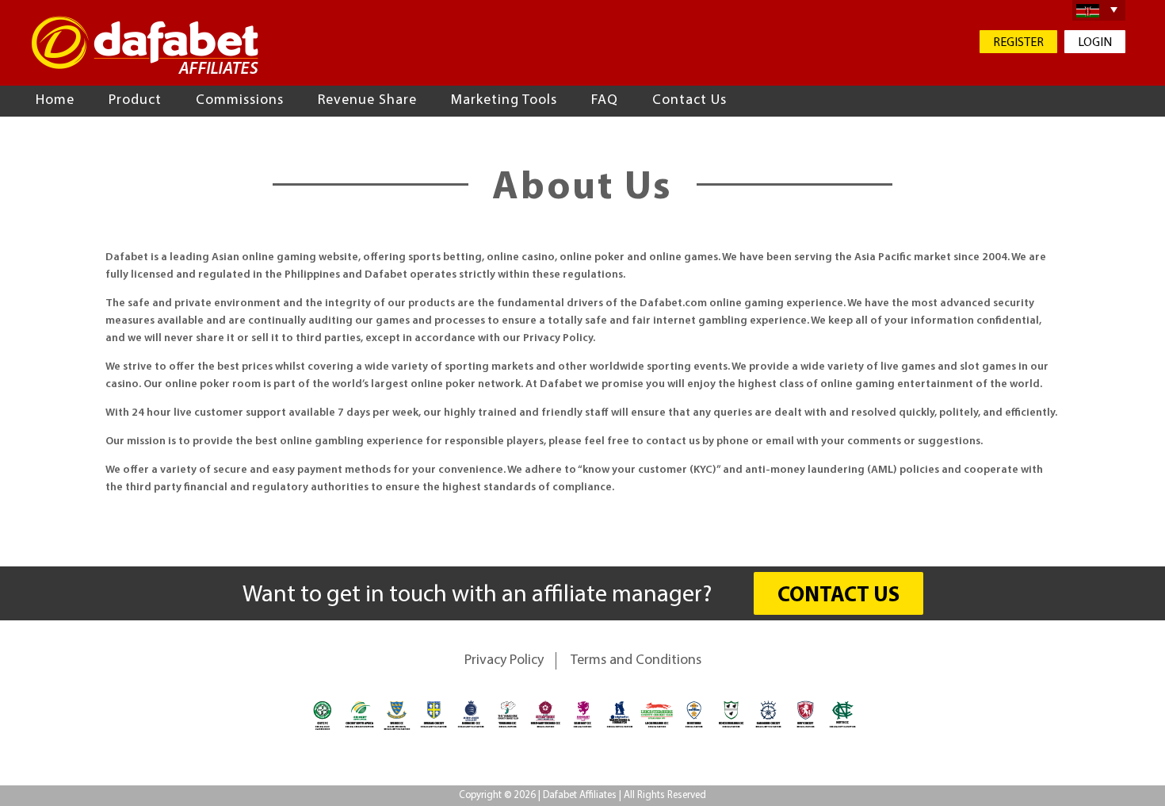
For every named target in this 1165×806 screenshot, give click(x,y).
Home (55, 101)
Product (135, 101)
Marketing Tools (504, 101)
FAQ (604, 101)
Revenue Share (367, 101)
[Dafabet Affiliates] (145, 45)
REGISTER (1018, 42)
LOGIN (1095, 42)
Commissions (240, 101)
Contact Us (689, 101)
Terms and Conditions (636, 661)
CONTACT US (838, 596)
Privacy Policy (504, 661)
